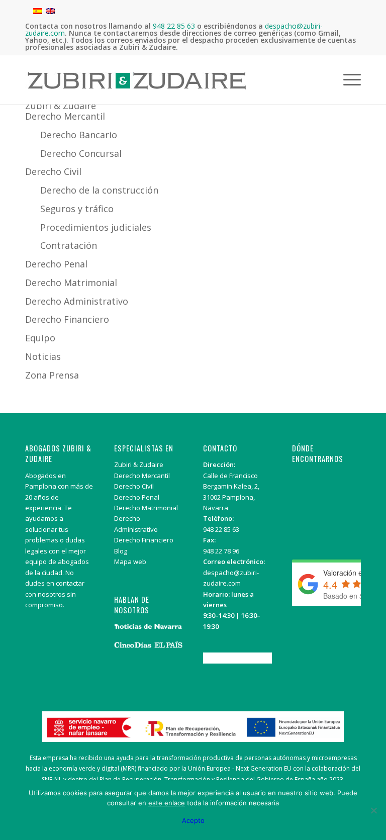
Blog (120, 550)
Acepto (193, 820)
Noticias (43, 356)
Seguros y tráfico (77, 209)
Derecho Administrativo (78, 301)
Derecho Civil (53, 171)
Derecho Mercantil (65, 116)
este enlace (166, 803)
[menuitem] (349, 79)
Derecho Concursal (81, 153)
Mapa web (130, 561)
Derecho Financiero (67, 319)
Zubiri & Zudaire (60, 106)
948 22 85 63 (221, 529)
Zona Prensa (52, 375)
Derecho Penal (56, 264)
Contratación (68, 245)
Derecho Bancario (78, 135)
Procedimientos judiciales (95, 227)
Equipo (40, 338)
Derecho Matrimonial (71, 282)
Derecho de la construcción (99, 190)
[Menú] (349, 79)
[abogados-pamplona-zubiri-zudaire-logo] (136, 88)
